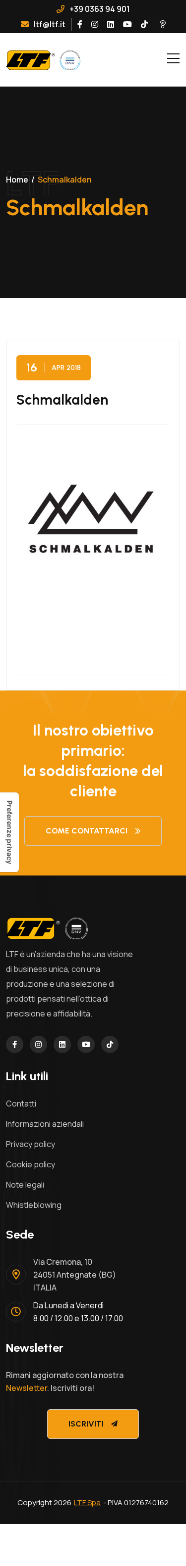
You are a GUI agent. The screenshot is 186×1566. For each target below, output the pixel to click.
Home (17, 179)
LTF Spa (87, 1502)
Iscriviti (86, 1423)
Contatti (21, 1103)
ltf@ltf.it (49, 24)
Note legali (25, 1184)
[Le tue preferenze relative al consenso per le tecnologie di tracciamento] (9, 832)
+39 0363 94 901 (99, 8)
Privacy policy (30, 1144)
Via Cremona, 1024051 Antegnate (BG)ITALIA (74, 1274)
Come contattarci (86, 830)
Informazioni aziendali (45, 1123)
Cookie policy (30, 1164)
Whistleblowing (34, 1204)
